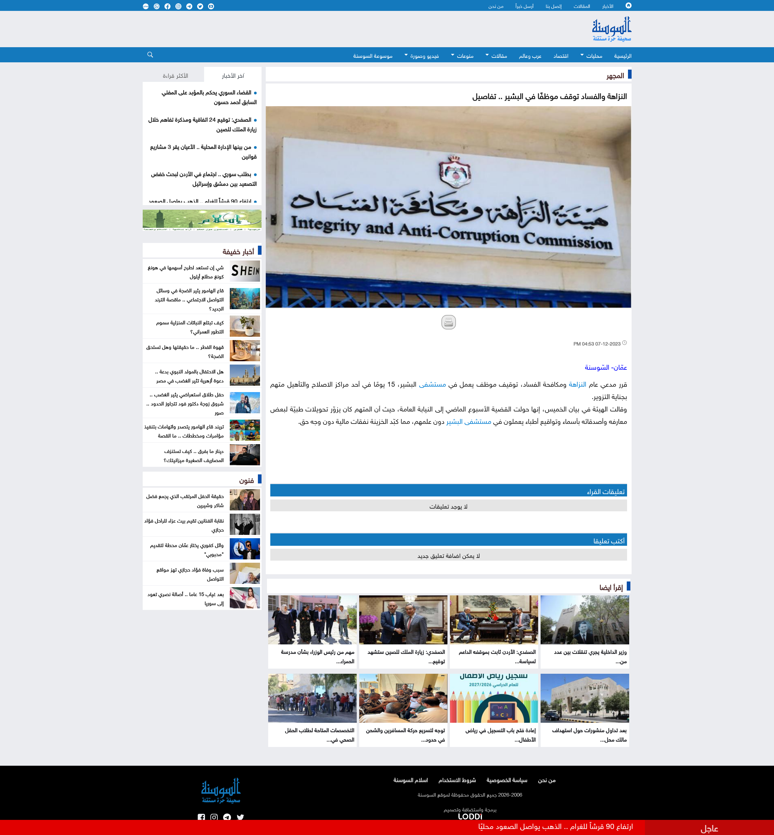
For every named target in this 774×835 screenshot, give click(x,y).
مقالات (499, 55)
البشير (454, 420)
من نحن (496, 5)
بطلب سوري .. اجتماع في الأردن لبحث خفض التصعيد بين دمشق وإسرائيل (204, 178)
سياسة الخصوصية (507, 779)
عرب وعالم (530, 55)
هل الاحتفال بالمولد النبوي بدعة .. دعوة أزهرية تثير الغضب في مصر (189, 375)
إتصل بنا (554, 5)
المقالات (582, 5)
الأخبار (607, 5)
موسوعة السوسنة (372, 55)
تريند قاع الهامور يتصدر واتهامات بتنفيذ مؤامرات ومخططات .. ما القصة (184, 430)
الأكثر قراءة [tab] (175, 74)
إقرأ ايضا (611, 586)
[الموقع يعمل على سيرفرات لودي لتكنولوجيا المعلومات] (470, 815)
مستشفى (432, 383)
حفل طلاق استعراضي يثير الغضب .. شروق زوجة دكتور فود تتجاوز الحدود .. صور (185, 402)
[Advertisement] (338, 29)
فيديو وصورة (425, 55)
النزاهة (577, 383)
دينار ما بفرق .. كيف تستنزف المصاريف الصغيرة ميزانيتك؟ (194, 455)
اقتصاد (561, 55)
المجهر (615, 74)
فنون (246, 479)
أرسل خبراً (524, 5)
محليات (594, 55)
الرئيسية (623, 55)
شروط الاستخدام (457, 779)
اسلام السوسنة (411, 779)
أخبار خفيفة (238, 250)
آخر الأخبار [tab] (233, 74)
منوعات (465, 55)
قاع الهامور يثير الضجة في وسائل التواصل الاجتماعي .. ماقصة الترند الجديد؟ (189, 298)
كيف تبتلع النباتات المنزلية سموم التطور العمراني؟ (190, 326)
